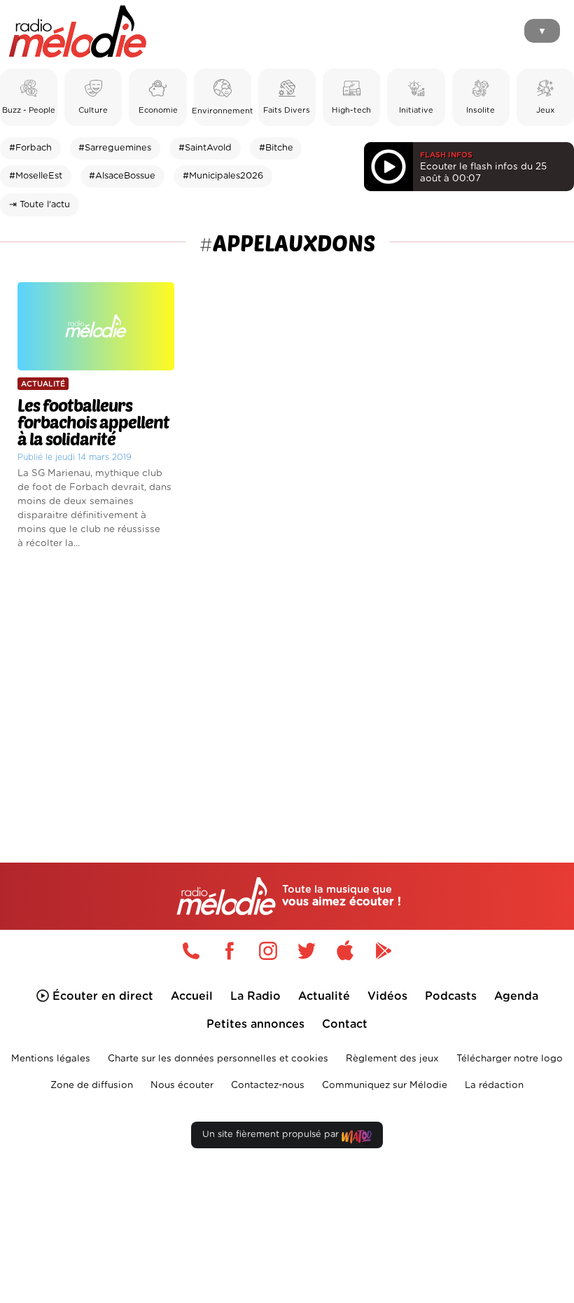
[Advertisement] (287, 683)
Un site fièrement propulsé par (272, 1134)
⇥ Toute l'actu (39, 204)
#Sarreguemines (114, 148)
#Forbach (30, 148)
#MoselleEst (35, 176)
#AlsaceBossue (122, 176)
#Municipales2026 (223, 176)
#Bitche (276, 148)
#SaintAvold (205, 148)
